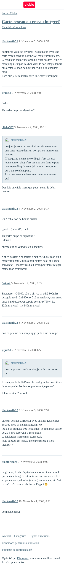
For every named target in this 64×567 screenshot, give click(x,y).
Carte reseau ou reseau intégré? (31, 21)
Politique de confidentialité (17, 549)
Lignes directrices (39, 535)
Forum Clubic (9, 13)
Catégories (20, 535)
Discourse (22, 558)
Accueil (6, 535)
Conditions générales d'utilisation (20, 542)
